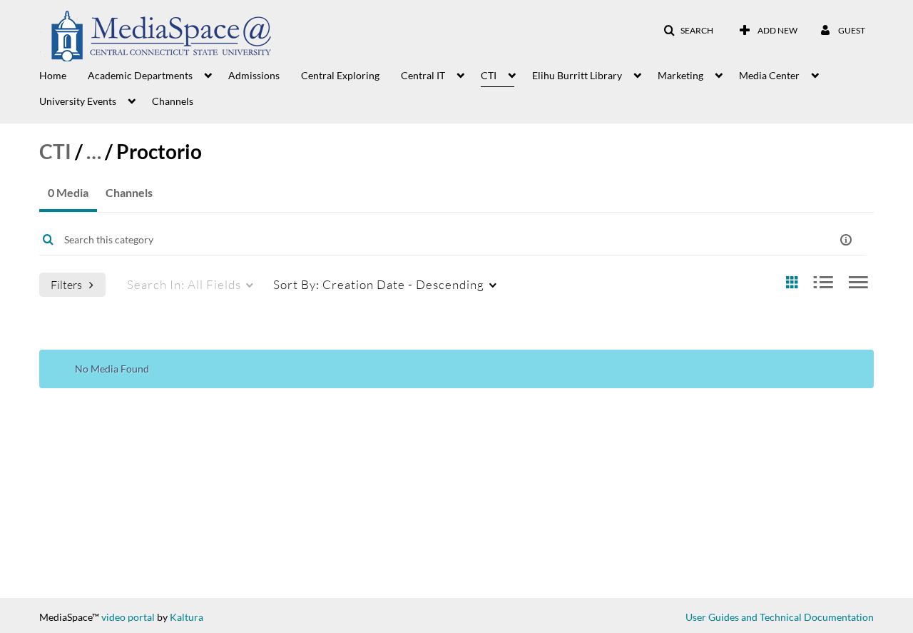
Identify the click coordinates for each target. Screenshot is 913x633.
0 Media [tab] (68, 192)
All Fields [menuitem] (184, 284)
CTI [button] (488, 75)
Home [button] (52, 75)
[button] (688, 31)
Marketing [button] (680, 75)
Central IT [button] (423, 75)
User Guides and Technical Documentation (779, 617)
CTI (55, 151)
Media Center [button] (769, 75)
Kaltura (186, 617)
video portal (128, 617)
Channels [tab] (129, 192)
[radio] (792, 283)
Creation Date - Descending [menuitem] (378, 284)
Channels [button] (172, 101)
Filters (66, 284)
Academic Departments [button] (140, 75)
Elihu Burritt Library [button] (577, 75)
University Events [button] (77, 101)
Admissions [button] (254, 75)
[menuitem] (63, 74)
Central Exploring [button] (340, 75)
